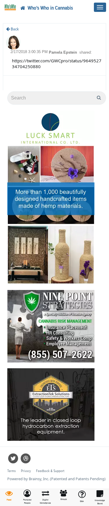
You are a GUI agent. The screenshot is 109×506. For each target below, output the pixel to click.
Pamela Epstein (63, 52)
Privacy (26, 471)
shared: (85, 52)
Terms (11, 471)
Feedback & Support (50, 471)
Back (14, 29)
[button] (27, 497)
